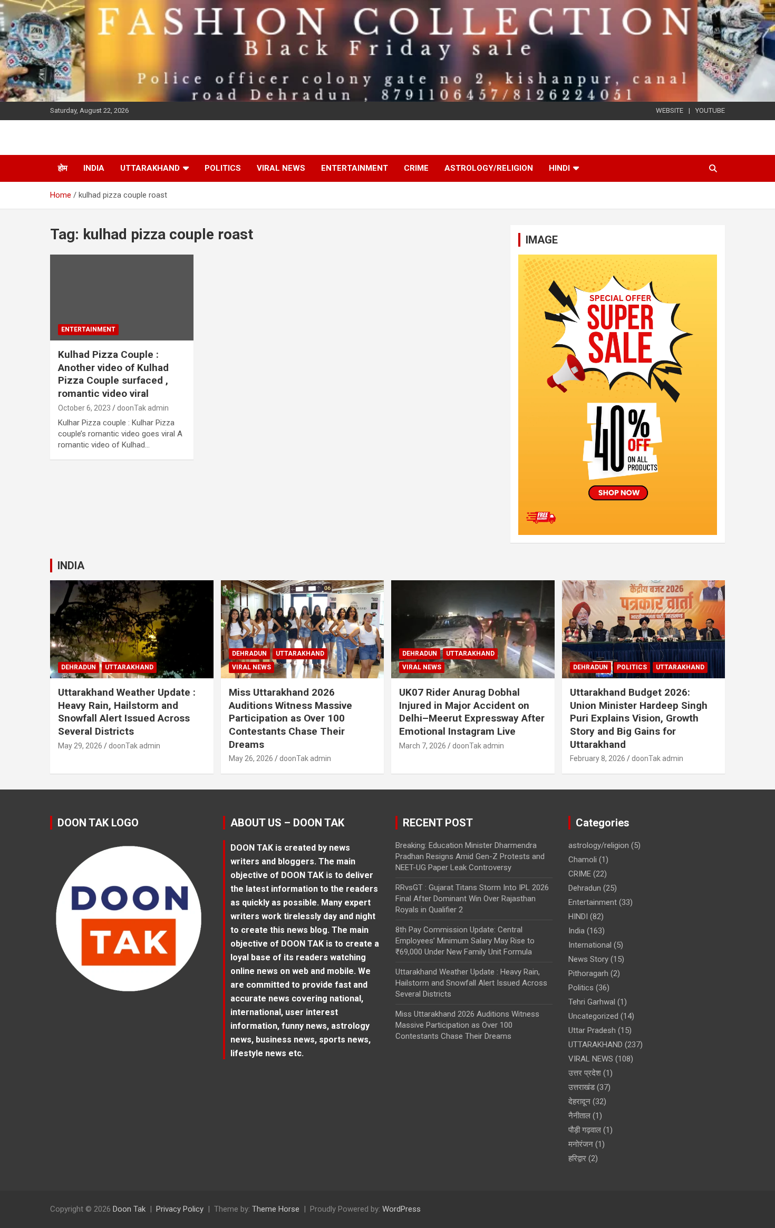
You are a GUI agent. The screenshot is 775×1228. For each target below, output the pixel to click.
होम (62, 168)
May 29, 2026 (80, 746)
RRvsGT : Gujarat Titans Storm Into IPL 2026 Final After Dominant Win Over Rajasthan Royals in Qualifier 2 (472, 898)
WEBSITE (669, 110)
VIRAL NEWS (281, 168)
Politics (223, 168)
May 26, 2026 (251, 758)
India (93, 168)
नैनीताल (579, 1115)
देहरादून (579, 1101)
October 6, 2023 (84, 408)
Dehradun (78, 667)
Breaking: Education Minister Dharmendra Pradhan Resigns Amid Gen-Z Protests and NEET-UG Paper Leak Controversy (470, 856)
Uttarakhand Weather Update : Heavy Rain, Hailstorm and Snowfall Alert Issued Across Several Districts (127, 711)
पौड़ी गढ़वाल (584, 1130)
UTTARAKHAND (150, 168)
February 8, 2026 (597, 758)
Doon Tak (129, 1209)
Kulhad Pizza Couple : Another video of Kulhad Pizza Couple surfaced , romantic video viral (113, 373)
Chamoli (582, 859)
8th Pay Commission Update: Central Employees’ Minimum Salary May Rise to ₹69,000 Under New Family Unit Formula (465, 941)
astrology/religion (488, 168)
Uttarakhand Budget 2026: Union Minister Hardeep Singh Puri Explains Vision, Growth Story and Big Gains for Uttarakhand (639, 718)
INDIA (70, 565)
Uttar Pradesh (592, 1030)
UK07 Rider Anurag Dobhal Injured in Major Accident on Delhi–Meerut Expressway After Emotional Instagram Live (472, 711)
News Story (588, 959)
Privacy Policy (180, 1209)
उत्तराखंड (581, 1087)
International (590, 945)
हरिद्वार (577, 1158)
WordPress (401, 1209)
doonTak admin (143, 408)
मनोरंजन (580, 1144)
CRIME (416, 168)
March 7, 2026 (422, 746)
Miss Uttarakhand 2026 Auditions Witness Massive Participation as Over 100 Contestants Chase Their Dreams (290, 718)
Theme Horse (275, 1209)
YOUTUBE (710, 110)
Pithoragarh (588, 973)
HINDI (559, 168)
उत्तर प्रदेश (584, 1073)
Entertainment (354, 168)
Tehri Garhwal (591, 1002)
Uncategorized (593, 1016)
